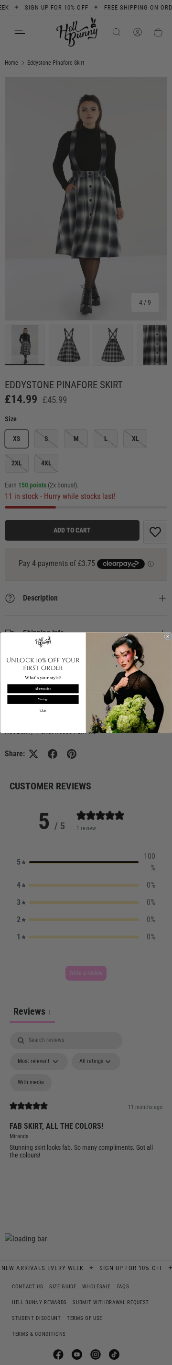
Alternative (43, 689)
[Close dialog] (168, 636)
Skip (43, 710)
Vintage (43, 699)
